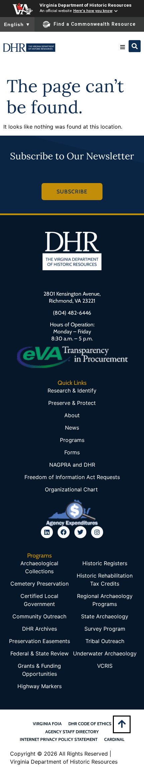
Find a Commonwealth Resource (95, 24)
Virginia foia (47, 723)
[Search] (135, 46)
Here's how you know (93, 10)
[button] (123, 47)
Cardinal (114, 739)
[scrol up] (121, 723)
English (17, 24)
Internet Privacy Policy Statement (58, 739)
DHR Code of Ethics (90, 723)
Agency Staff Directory (72, 731)
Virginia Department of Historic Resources (86, 5)
